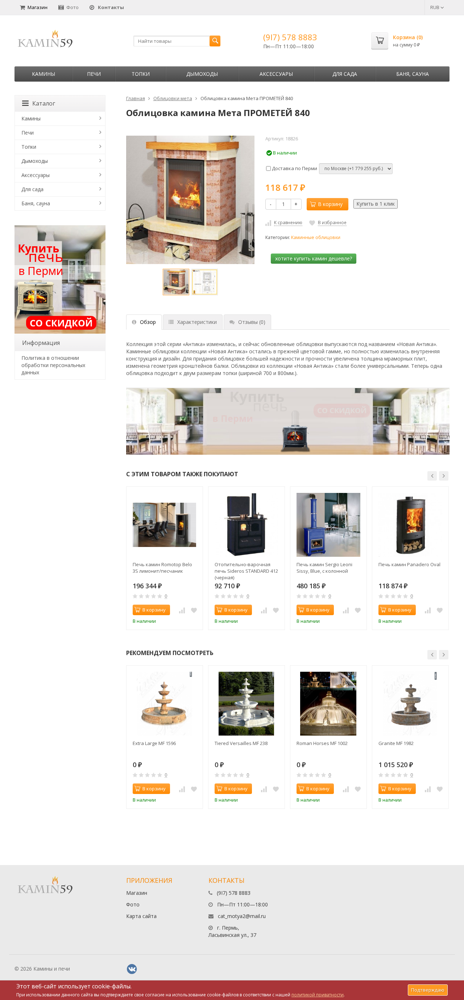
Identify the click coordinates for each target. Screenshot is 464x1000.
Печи (94, 73)
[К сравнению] (182, 610)
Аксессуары (276, 73)
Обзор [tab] (148, 321)
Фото (72, 7)
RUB (435, 7)
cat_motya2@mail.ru (242, 916)
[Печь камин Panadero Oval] (410, 525)
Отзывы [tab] (251, 321)
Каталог (43, 103)
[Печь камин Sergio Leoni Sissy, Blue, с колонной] (328, 525)
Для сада (344, 73)
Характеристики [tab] (197, 321)
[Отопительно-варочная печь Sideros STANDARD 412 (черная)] (246, 525)
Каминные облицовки (315, 237)
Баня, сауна (412, 73)
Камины (43, 73)
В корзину (330, 204)
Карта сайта (141, 916)
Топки (141, 73)
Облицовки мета (172, 98)
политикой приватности (317, 995)
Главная (135, 98)
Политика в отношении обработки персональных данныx (53, 365)
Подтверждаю (427, 990)
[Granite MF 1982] (410, 704)
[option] (176, 282)
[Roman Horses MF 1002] (328, 704)
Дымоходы (202, 73)
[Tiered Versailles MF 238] (246, 704)
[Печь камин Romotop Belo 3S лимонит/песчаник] (164, 525)
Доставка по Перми (294, 168)
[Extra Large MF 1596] (164, 704)
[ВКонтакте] (132, 969)
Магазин (37, 7)
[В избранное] (194, 610)
